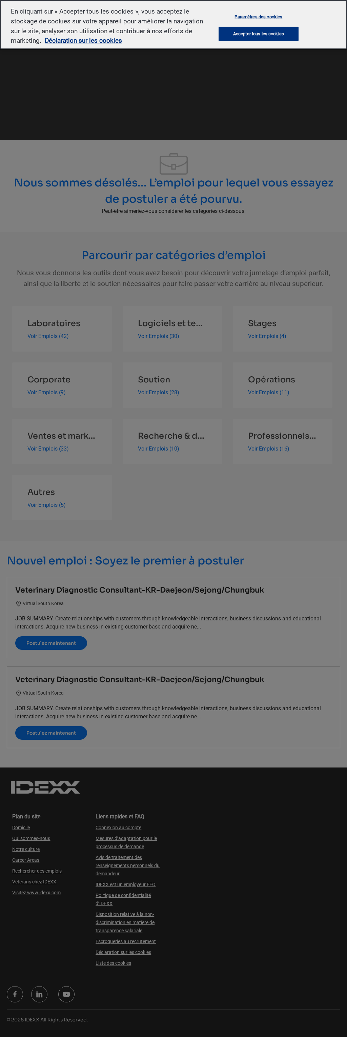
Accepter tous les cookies (258, 33)
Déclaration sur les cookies (83, 40)
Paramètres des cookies (258, 16)
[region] (173, 24)
